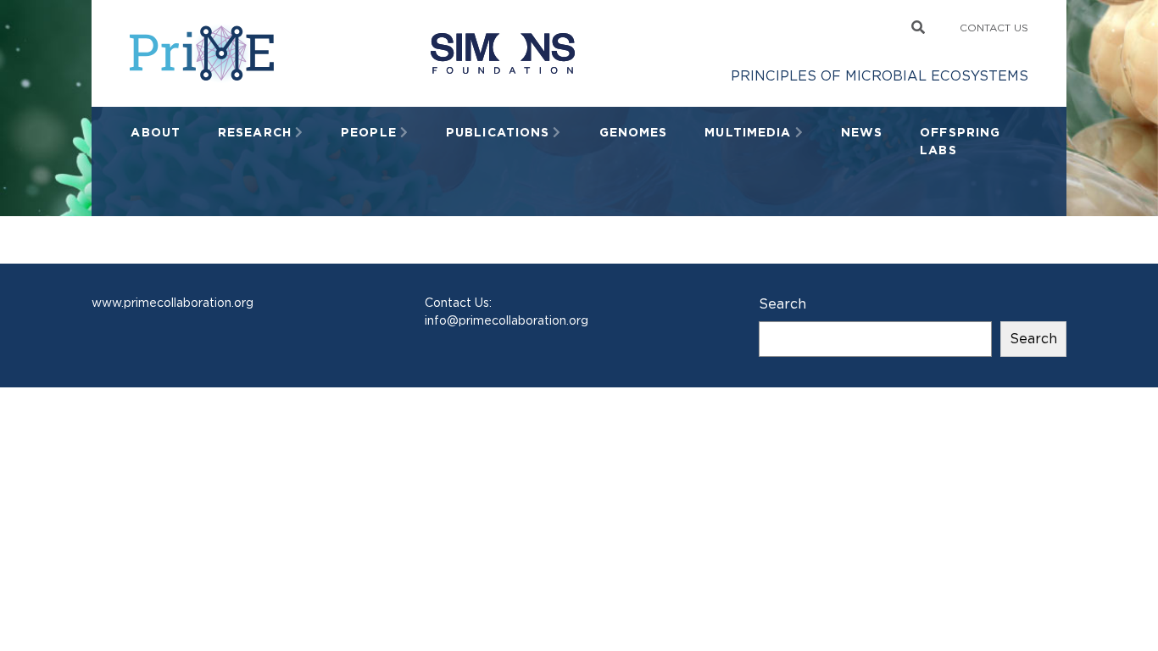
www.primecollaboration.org (172, 302)
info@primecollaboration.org (506, 320)
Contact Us (994, 27)
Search (782, 304)
